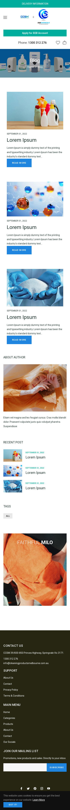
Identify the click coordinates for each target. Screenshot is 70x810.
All (8, 516)
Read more (19, 163)
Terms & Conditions (13, 695)
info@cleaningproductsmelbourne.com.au (26, 663)
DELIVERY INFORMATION (35, 3)
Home (30, 67)
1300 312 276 (10, 658)
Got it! (13, 805)
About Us (8, 677)
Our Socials (9, 742)
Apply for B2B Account (35, 33)
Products (8, 724)
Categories (9, 718)
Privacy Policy (10, 689)
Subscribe (57, 767)
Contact (7, 683)
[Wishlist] (58, 42)
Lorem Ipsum (22, 140)
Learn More (39, 799)
